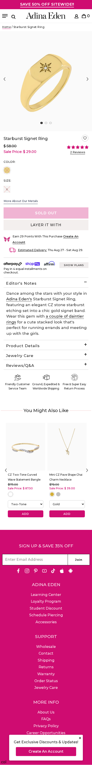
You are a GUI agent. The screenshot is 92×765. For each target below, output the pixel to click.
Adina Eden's (19, 299)
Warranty (46, 674)
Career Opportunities (46, 733)
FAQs (46, 719)
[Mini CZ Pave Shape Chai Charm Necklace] (67, 447)
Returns (46, 667)
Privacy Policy (46, 726)
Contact (46, 653)
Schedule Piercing (46, 615)
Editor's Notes (21, 283)
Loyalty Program (46, 601)
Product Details (23, 346)
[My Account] (76, 17)
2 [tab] (46, 123)
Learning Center (46, 595)
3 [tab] (50, 123)
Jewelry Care (19, 355)
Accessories (46, 622)
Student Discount (46, 608)
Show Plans (74, 265)
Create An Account (46, 751)
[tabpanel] (46, 81)
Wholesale (46, 647)
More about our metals (21, 201)
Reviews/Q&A (20, 365)
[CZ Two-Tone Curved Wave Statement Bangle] (25, 447)
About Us (46, 712)
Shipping (46, 660)
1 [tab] (41, 123)
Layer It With (46, 225)
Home (6, 27)
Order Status (46, 681)
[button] (85, 138)
